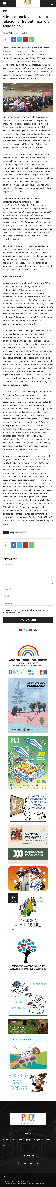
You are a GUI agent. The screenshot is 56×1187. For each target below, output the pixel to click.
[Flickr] (24, 1163)
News (5, 11)
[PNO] (4, 33)
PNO (10, 33)
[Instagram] (31, 1163)
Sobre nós (7, 1145)
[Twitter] (19, 39)
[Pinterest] (25, 39)
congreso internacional (18, 533)
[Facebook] (13, 39)
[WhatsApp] (31, 39)
